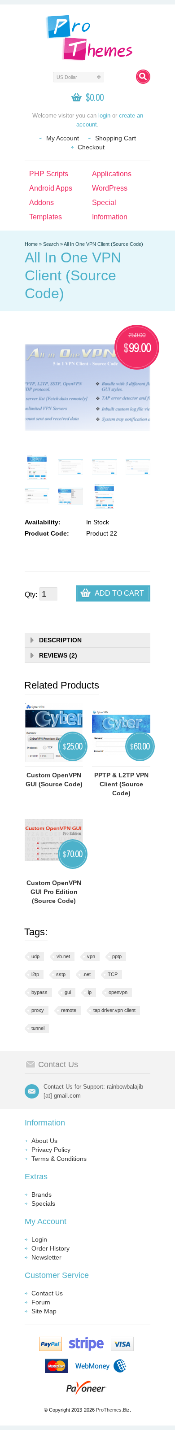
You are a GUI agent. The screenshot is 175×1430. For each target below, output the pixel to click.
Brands (41, 1194)
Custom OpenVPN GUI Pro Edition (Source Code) (53, 891)
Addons (41, 202)
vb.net (63, 956)
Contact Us (47, 1293)
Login (39, 1239)
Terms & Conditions (59, 1158)
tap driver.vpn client (114, 1010)
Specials (43, 1203)
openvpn (118, 992)
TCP (113, 974)
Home (31, 244)
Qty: (31, 594)
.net (87, 974)
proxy (37, 1010)
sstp (61, 974)
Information (109, 217)
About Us (44, 1140)
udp (35, 956)
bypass (39, 992)
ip (90, 992)
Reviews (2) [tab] (58, 655)
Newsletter (46, 1257)
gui (68, 992)
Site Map (44, 1311)
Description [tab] (60, 640)
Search (51, 244)
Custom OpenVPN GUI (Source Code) (54, 780)
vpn (91, 956)
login (104, 115)
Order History (50, 1248)
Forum (40, 1302)
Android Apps (50, 188)
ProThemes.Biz (113, 1410)
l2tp (35, 974)
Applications (111, 174)
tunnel (37, 1028)
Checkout (91, 147)
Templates (45, 217)
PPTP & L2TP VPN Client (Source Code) (121, 784)
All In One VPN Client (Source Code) (103, 244)
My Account (62, 138)
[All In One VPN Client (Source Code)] (37, 467)
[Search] (143, 77)
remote (68, 1010)
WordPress (109, 188)
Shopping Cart (115, 138)
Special (104, 202)
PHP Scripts (48, 174)
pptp (117, 956)
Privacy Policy (50, 1149)
